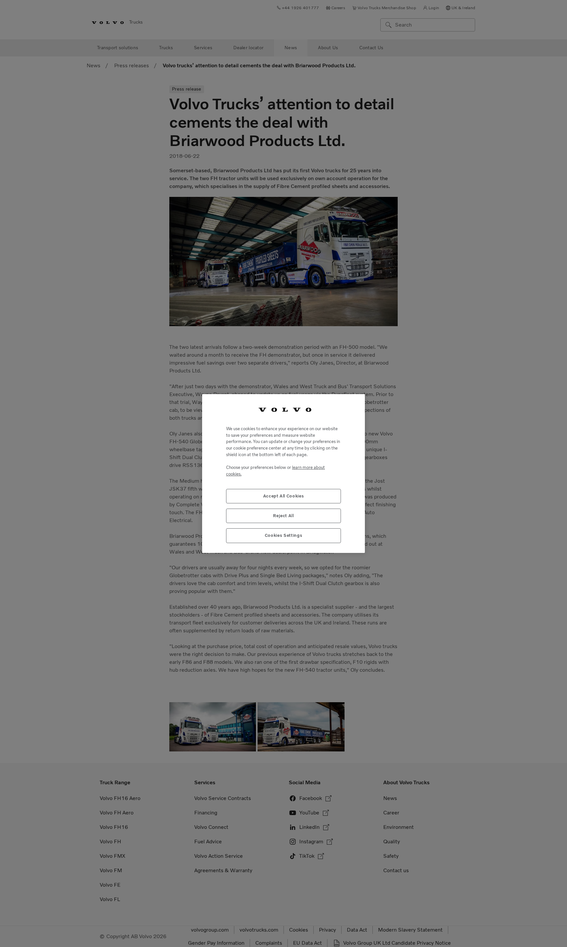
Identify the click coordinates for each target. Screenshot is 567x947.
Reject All (283, 515)
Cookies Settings (284, 535)
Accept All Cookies (283, 496)
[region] (283, 473)
